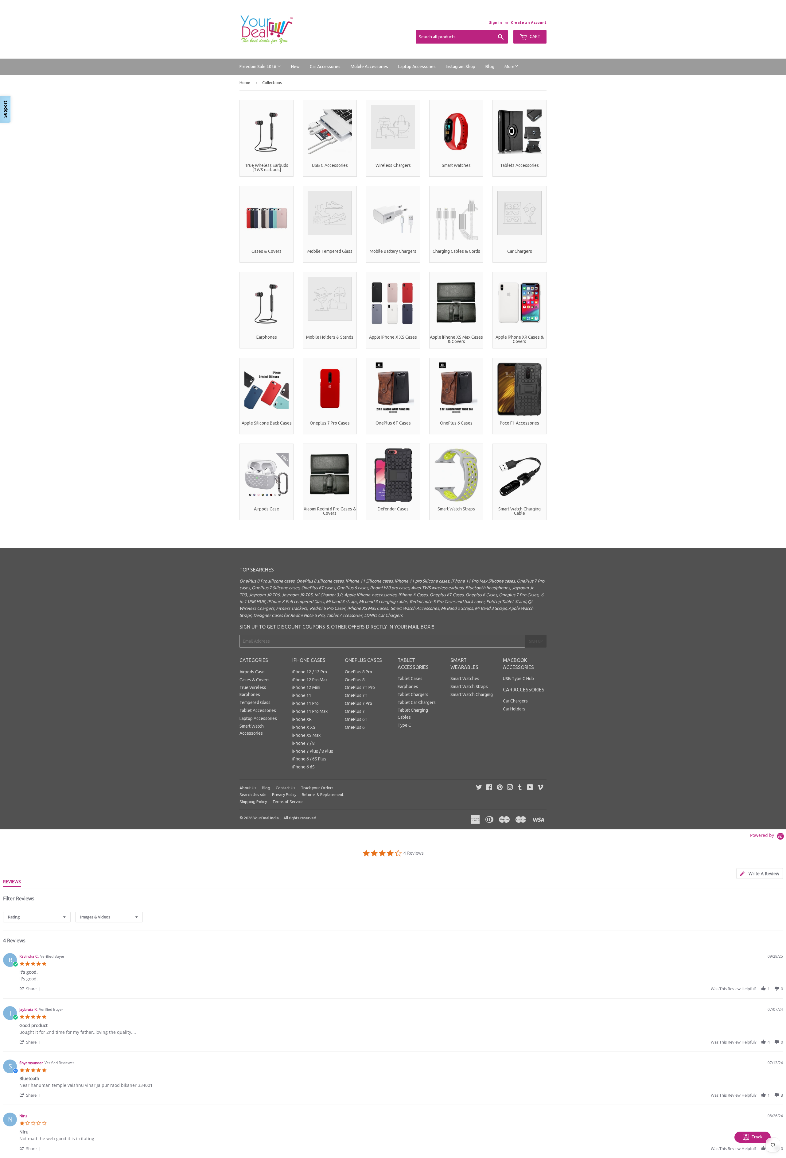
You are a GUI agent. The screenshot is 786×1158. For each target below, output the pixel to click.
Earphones (408, 686)
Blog (489, 66)
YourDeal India (266, 818)
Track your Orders (317, 788)
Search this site (253, 794)
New (295, 66)
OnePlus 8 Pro (358, 671)
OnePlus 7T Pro (360, 687)
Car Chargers (515, 700)
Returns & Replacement (323, 794)
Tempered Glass (254, 702)
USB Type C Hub (518, 678)
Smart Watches (464, 678)
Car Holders (514, 708)
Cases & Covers (254, 679)
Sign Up (536, 641)
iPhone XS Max (306, 735)
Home (244, 82)
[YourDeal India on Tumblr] (520, 788)
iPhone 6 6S (303, 766)
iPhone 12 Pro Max (310, 679)
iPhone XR (302, 719)
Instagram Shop (460, 66)
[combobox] (37, 917)
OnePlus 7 (355, 711)
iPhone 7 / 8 (303, 743)
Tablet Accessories (257, 710)
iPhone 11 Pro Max (310, 711)
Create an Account (529, 23)
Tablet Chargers (413, 694)
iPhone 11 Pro (305, 703)
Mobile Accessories (369, 66)
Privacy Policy (284, 794)
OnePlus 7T (356, 695)
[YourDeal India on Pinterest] (499, 788)
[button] (31, 988)
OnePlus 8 (355, 679)
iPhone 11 (301, 695)
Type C (404, 725)
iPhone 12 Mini (306, 687)
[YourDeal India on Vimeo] (540, 788)
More (509, 66)
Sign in (495, 23)
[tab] (759, 873)
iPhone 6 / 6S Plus (309, 758)
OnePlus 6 (355, 727)
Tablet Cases (410, 678)
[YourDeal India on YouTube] (530, 788)
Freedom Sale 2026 (258, 66)
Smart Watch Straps (469, 686)
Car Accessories (325, 66)
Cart (534, 36)
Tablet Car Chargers (417, 702)
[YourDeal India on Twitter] (479, 788)
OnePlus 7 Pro (358, 703)
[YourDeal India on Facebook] (489, 788)
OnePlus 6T (356, 719)
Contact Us (285, 788)
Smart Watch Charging (471, 694)
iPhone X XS (303, 727)
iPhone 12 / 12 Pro (309, 671)
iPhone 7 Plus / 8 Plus (312, 751)
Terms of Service (287, 801)
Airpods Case (252, 671)
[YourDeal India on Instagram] (510, 788)
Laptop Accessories (417, 66)
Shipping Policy (253, 801)
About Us (247, 788)
